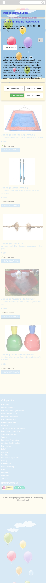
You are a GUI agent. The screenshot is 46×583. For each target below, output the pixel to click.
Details (22, 47)
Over (30, 47)
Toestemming (10, 47)
